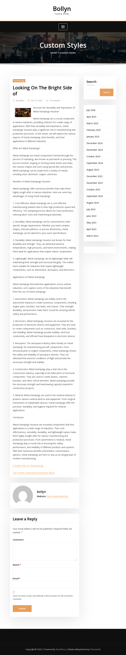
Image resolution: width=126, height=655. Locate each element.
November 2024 (95, 149)
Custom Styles (68, 52)
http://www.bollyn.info (57, 496)
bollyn (20, 100)
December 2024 (94, 143)
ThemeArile (95, 649)
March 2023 (92, 235)
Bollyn (62, 8)
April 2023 (91, 229)
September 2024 (95, 163)
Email (16, 578)
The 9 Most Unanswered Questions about (34, 472)
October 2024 (93, 156)
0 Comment (54, 100)
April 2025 (91, 116)
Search (91, 82)
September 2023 (95, 196)
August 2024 (93, 169)
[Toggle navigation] (63, 26)
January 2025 (93, 136)
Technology (19, 80)
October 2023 (93, 189)
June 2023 (91, 215)
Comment (18, 539)
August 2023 (93, 202)
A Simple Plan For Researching (28, 465)
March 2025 (92, 123)
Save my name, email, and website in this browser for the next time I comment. (43, 597)
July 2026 (91, 110)
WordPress (61, 649)
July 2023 (91, 209)
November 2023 (95, 182)
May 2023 (91, 222)
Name (17, 564)
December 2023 (94, 176)
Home (53, 52)
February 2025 (94, 129)
